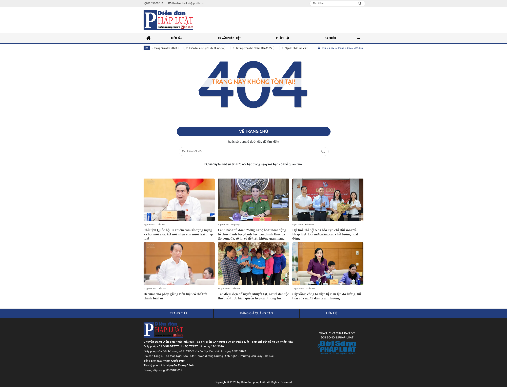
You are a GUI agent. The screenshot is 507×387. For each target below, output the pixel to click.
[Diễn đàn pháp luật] (168, 20)
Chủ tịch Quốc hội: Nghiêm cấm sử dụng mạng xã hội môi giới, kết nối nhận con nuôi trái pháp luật (178, 234)
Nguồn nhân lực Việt (290, 48)
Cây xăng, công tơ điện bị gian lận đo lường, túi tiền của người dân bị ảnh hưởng (326, 296)
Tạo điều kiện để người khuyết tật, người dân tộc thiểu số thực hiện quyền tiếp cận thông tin (253, 296)
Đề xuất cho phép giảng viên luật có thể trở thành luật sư (175, 296)
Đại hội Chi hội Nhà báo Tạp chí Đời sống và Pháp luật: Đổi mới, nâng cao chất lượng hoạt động (325, 234)
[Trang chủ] (148, 38)
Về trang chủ (253, 132)
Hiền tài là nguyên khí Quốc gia (200, 48)
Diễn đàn (160, 225)
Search (360, 3)
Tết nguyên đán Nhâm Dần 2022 (248, 48)
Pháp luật (235, 225)
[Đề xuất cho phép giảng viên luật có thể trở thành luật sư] (179, 263)
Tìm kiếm (323, 151)
